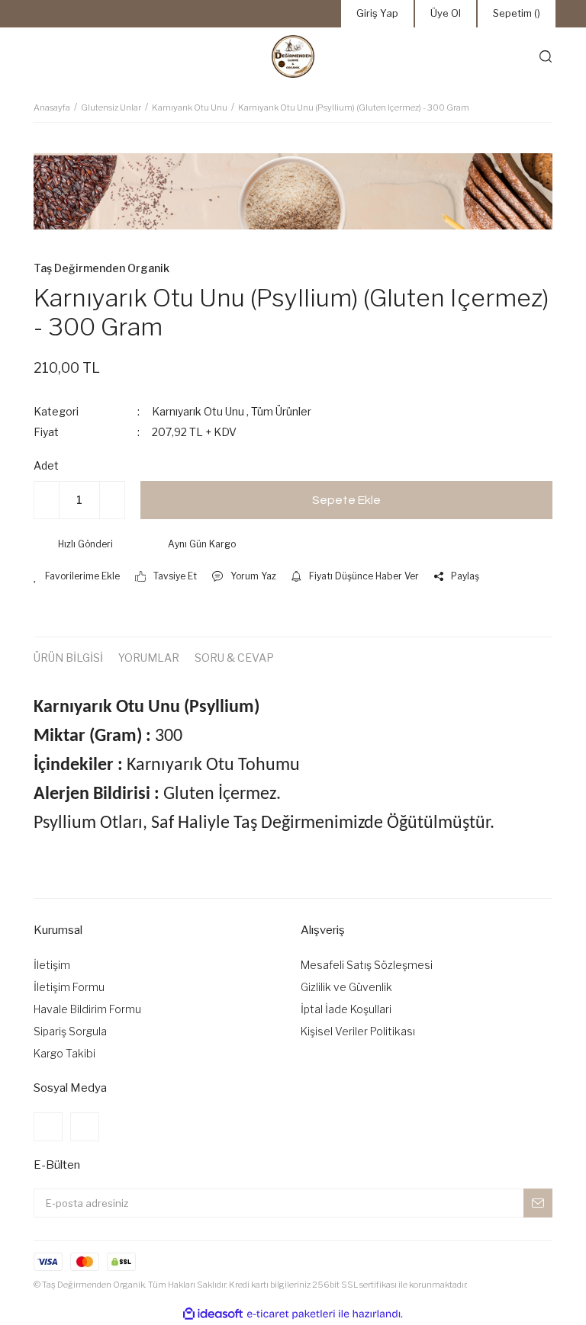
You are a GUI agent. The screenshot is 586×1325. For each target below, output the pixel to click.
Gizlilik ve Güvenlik (346, 986)
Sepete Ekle (346, 500)
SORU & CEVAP (234, 657)
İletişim (52, 964)
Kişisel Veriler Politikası (358, 1031)
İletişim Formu (69, 986)
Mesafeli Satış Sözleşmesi (367, 964)
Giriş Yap (377, 13)
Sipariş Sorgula (70, 1031)
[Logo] (293, 56)
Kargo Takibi (64, 1053)
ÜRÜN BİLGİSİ (68, 657)
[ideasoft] (212, 1314)
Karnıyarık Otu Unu (198, 411)
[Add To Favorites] (77, 576)
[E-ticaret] (291, 1314)
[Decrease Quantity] (46, 500)
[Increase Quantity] (112, 500)
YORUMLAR (148, 657)
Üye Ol (445, 13)
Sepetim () (516, 13)
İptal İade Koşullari (346, 1009)
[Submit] (537, 1203)
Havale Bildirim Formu (87, 1009)
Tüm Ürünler (281, 411)
